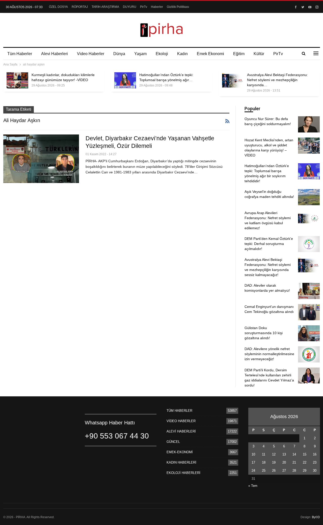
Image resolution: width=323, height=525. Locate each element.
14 (294, 454)
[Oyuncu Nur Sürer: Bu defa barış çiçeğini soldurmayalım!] (309, 124)
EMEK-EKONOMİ (180, 452)
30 (314, 470)
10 (253, 454)
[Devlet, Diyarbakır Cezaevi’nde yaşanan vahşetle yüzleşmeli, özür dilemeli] (41, 158)
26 (274, 470)
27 (284, 470)
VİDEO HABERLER (181, 421)
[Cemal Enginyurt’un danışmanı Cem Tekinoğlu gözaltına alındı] (309, 312)
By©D (316, 517)
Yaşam (140, 54)
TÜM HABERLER (179, 411)
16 (314, 454)
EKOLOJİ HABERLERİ (183, 473)
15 (304, 454)
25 (263, 470)
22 (304, 462)
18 (263, 462)
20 (284, 462)
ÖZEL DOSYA (58, 7)
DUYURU (129, 7)
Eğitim (239, 54)
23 (314, 462)
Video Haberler (90, 54)
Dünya (119, 54)
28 (294, 470)
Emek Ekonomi (210, 54)
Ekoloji (162, 54)
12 (274, 454)
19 (274, 462)
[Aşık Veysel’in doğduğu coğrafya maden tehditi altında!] (309, 197)
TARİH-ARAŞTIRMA (105, 7)
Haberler (157, 7)
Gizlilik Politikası (178, 7)
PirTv (143, 7)
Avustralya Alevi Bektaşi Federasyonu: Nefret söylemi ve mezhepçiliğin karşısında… (277, 80)
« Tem (252, 486)
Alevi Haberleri (54, 54)
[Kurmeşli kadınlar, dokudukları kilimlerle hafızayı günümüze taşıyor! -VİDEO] (17, 80)
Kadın (182, 54)
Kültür (259, 54)
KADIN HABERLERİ (181, 462)
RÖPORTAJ (80, 7)
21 (294, 462)
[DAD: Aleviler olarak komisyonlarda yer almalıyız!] (309, 291)
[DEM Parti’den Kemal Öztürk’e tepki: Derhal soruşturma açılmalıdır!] (309, 244)
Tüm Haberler (19, 54)
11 (263, 454)
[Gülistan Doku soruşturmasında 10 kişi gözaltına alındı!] (309, 333)
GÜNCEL (173, 442)
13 (284, 454)
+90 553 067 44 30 (117, 436)
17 (253, 462)
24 (253, 470)
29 (304, 470)
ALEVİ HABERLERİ (181, 431)
